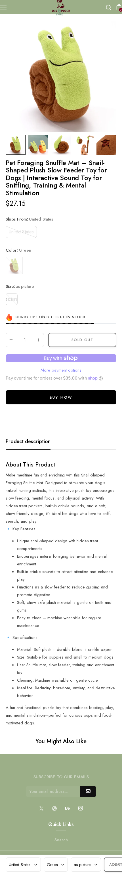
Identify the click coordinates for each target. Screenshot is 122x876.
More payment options (61, 370)
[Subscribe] (88, 791)
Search (61, 840)
